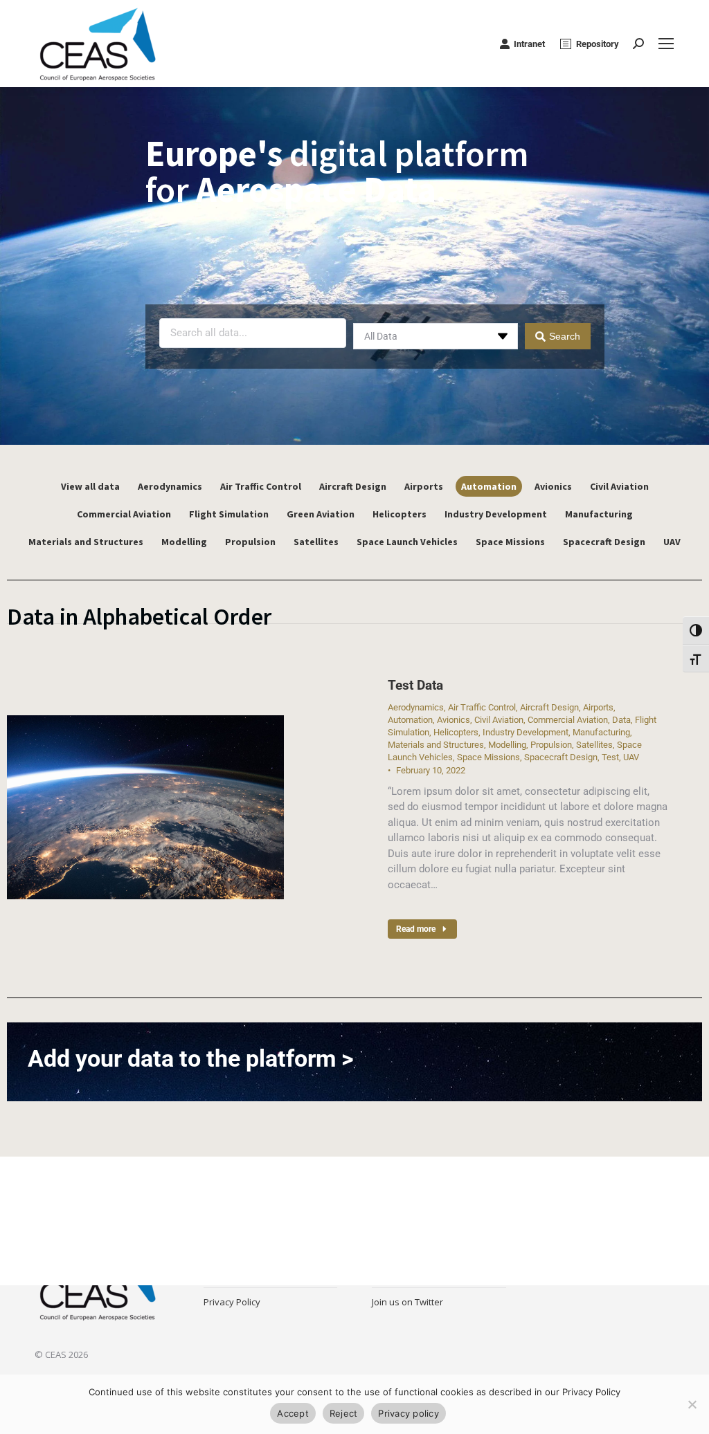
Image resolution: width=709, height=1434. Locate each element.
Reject (344, 1413)
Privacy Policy (232, 1302)
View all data (90, 486)
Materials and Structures (85, 541)
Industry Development (496, 514)
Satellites (316, 541)
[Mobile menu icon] (666, 43)
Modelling (184, 541)
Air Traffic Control (260, 486)
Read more (416, 929)
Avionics (553, 486)
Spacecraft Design (604, 541)
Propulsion (250, 541)
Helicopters (400, 514)
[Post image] (145, 807)
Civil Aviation (619, 486)
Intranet (529, 44)
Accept (293, 1413)
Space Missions (510, 541)
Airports (423, 486)
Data (621, 720)
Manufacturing (599, 514)
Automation (489, 486)
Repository (597, 44)
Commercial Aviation (124, 514)
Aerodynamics (170, 486)
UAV (672, 541)
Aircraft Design (352, 486)
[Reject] (692, 1404)
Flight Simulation (229, 514)
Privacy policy (408, 1413)
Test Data (415, 685)
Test (610, 757)
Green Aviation (320, 514)
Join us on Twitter (407, 1302)
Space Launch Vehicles (407, 541)
